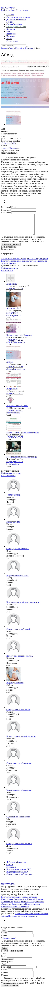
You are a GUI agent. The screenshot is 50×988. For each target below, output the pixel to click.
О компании (15, 897)
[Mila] (13, 814)
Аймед (9, 362)
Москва (9, 22)
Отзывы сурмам (32, 904)
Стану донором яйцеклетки (18, 763)
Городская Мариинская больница (21, 457)
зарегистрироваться (10, 986)
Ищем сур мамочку (15, 683)
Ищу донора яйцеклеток (17, 575)
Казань (17, 902)
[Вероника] (13, 734)
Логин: (4, 933)
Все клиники (7, 270)
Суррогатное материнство (18, 17)
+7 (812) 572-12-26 (14, 288)
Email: (4, 956)
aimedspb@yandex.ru (10, 148)
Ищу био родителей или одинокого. (22, 602)
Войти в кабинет (8, 10)
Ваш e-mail (6, 207)
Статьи (9, 864)
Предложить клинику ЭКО (18, 869)
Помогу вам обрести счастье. (19, 656)
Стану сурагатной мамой (17, 548)
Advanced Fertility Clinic (17, 405)
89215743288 (12, 313)
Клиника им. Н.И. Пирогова (19, 335)
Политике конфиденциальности (22, 916)
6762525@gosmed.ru (15, 342)
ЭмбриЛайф (11, 389)
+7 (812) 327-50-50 (14, 393)
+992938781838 (13, 495)
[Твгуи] (13, 573)
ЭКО (31, 902)
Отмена (16, 244)
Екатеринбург (20, 899)
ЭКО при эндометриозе (37, 258)
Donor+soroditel (13, 522)
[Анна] (13, 787)
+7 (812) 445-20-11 (9, 143)
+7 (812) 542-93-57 (14, 437)
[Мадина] (13, 492)
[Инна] (13, 546)
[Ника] (13, 627)
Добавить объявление (16, 19)
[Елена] (13, 519)
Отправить (6, 244)
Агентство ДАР (13, 308)
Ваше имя (5, 210)
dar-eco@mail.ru (13, 315)
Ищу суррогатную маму (17, 872)
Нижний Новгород (35, 899)
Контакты (10, 36)
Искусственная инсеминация (14, 261)
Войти (9, 38)
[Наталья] (13, 653)
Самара (4, 902)
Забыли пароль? (8, 938)
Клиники (10, 29)
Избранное (11, 34)
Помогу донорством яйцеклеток (21, 736)
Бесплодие (11, 867)
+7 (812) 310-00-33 (14, 410)
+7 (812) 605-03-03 (14, 461)
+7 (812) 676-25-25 (14, 340)
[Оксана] (13, 761)
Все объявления (8, 475)
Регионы (25, 902)
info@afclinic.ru (13, 413)
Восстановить (7, 959)
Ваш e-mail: (6, 967)
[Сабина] (13, 680)
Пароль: (4, 935)
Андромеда (11, 284)
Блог (8, 31)
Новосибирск (7, 899)
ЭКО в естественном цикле (13, 258)
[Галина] (13, 707)
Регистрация (22, 10)
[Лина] (13, 841)
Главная (10, 15)
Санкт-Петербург (14, 24)
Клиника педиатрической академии (22, 432)
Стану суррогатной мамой (18, 629)
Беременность (18, 904)
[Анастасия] (13, 600)
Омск (10, 902)
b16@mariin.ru (12, 464)
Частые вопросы (29, 897)
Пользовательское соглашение (15, 906)
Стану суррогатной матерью (19, 843)
